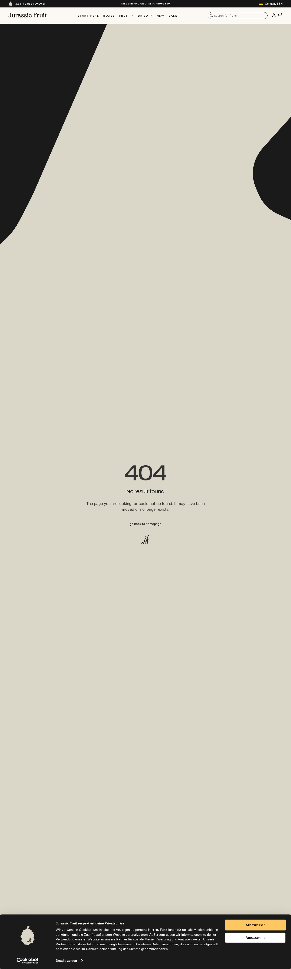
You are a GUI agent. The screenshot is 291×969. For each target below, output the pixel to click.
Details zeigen (66, 960)
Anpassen (253, 937)
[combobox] (238, 15)
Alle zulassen (255, 925)
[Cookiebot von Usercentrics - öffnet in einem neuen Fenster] (27, 960)
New (160, 15)
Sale (173, 15)
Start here (88, 15)
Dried (143, 15)
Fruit (124, 15)
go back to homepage (145, 524)
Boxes (109, 15)
